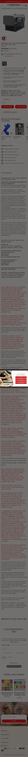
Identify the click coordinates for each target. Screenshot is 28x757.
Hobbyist (21, 377)
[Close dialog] (27, 371)
